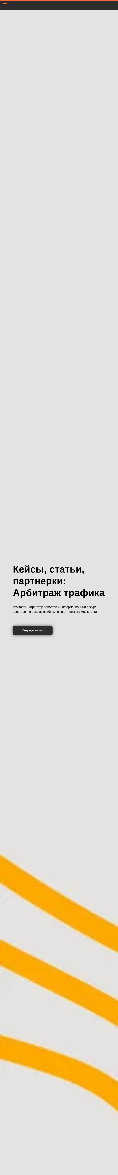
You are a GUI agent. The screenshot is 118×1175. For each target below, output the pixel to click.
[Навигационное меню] (5, 4)
